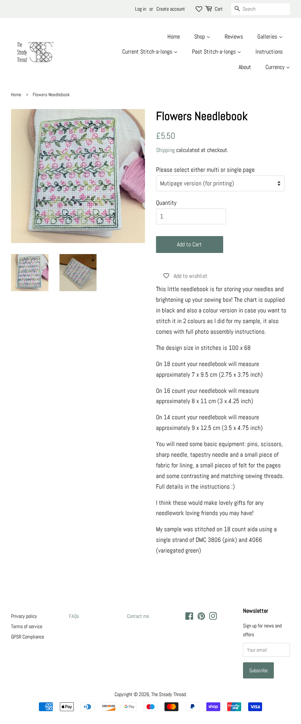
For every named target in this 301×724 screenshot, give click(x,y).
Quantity (166, 203)
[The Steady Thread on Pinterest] (201, 617)
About (245, 67)
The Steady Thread (168, 694)
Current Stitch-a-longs (148, 51)
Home (173, 36)
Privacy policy (24, 616)
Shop (200, 36)
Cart (219, 9)
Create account (170, 9)
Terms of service (26, 626)
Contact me (138, 616)
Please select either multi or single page (205, 170)
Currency (275, 67)
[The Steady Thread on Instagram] (213, 617)
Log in (140, 9)
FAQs (74, 616)
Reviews (234, 36)
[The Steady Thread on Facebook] (189, 617)
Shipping (165, 150)
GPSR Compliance (27, 636)
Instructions (269, 51)
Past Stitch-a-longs (214, 51)
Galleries (268, 36)
